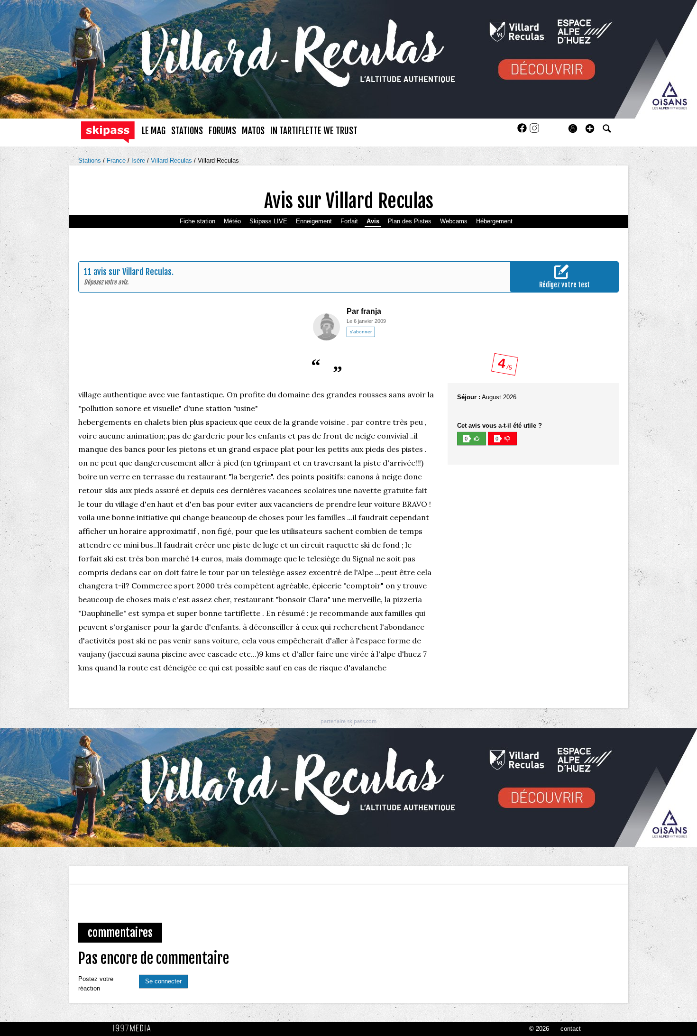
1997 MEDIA (134, 1028)
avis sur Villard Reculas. (133, 271)
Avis (373, 221)
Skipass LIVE (268, 221)
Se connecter (163, 981)
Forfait (349, 221)
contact (570, 1028)
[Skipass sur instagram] (534, 131)
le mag (153, 131)
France (117, 160)
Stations (90, 160)
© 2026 (539, 1028)
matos (253, 131)
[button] (590, 128)
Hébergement (494, 221)
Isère (139, 160)
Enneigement (314, 221)
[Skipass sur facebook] (523, 131)
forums (222, 131)
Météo (232, 221)
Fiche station (197, 221)
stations (187, 131)
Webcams (454, 221)
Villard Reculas (172, 160)
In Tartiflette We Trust (314, 131)
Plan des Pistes (409, 221)
